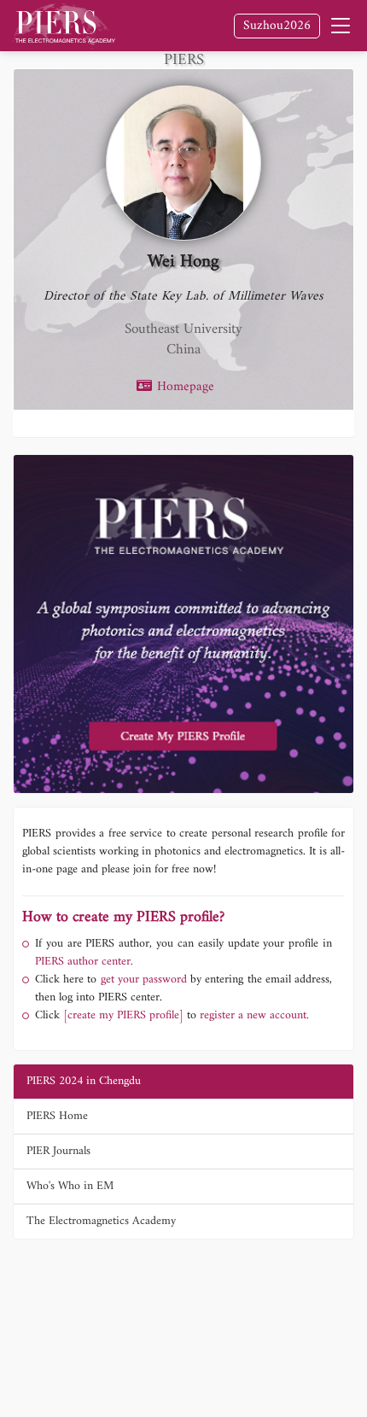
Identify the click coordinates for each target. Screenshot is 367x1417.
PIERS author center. (84, 961)
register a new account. (254, 1015)
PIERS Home (57, 1116)
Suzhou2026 (277, 26)
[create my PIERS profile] (123, 1015)
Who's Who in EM (70, 1186)
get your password (141, 979)
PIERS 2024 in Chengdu (83, 1081)
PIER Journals (58, 1151)
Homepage (183, 387)
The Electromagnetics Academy (101, 1221)
